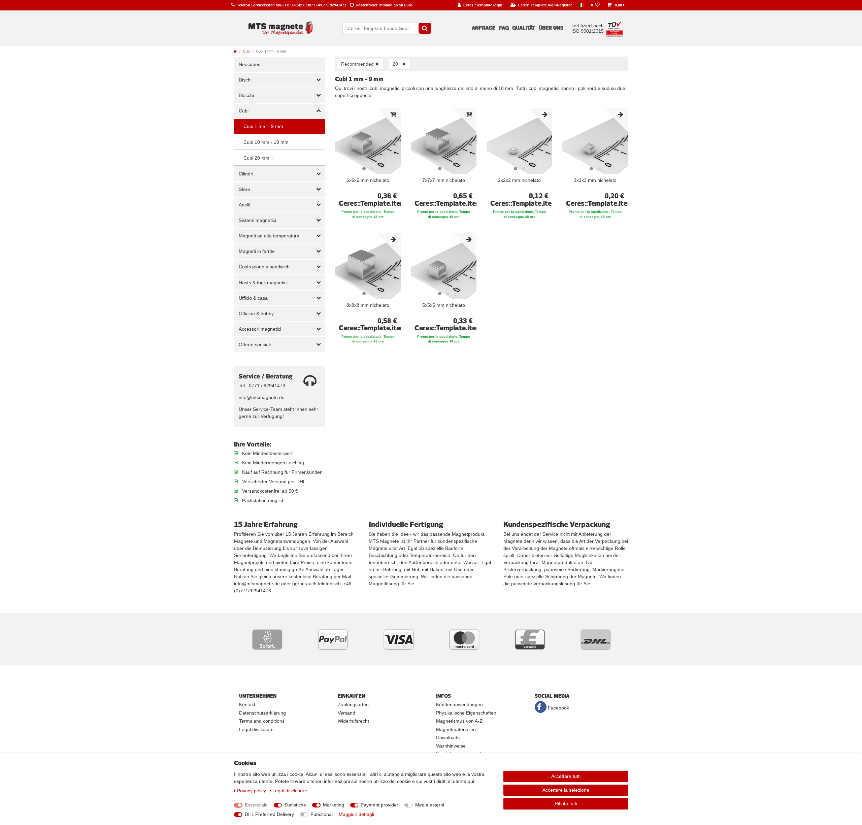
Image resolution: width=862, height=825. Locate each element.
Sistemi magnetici (257, 220)
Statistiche (295, 804)
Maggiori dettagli (356, 814)
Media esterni (429, 804)
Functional (321, 814)
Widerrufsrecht (353, 721)
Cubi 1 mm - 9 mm (263, 126)
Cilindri (246, 173)
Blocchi (246, 95)
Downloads (448, 737)
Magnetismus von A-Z (459, 721)
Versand (346, 713)
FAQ (504, 28)
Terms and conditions (262, 721)
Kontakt (247, 704)
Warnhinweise (451, 746)
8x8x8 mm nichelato (367, 305)
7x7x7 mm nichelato (443, 180)
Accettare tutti (566, 776)
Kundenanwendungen (459, 704)
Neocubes (249, 64)
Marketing (333, 804)
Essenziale (256, 804)
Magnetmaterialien (456, 729)
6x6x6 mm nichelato (367, 180)
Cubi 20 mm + (258, 158)
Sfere (244, 189)
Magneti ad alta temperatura (269, 235)
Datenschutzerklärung (262, 713)
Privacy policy (252, 790)
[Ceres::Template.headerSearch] (425, 28)
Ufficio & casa (253, 298)
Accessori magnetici (260, 329)
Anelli (244, 204)
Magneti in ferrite (257, 251)
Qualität (523, 28)
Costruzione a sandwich (264, 266)
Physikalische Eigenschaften (466, 713)
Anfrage (483, 28)
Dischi (245, 79)
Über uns (551, 28)
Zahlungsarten (353, 704)
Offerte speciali (255, 344)
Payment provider (379, 804)
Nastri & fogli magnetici (263, 282)
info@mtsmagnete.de (262, 397)
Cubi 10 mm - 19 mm (266, 142)
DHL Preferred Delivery (269, 814)
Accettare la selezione (565, 790)
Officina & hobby (256, 313)
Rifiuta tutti (566, 803)
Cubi (246, 51)
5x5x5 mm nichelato (443, 305)
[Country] (581, 5)
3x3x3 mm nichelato (595, 180)
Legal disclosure (256, 729)
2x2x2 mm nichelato (519, 180)
